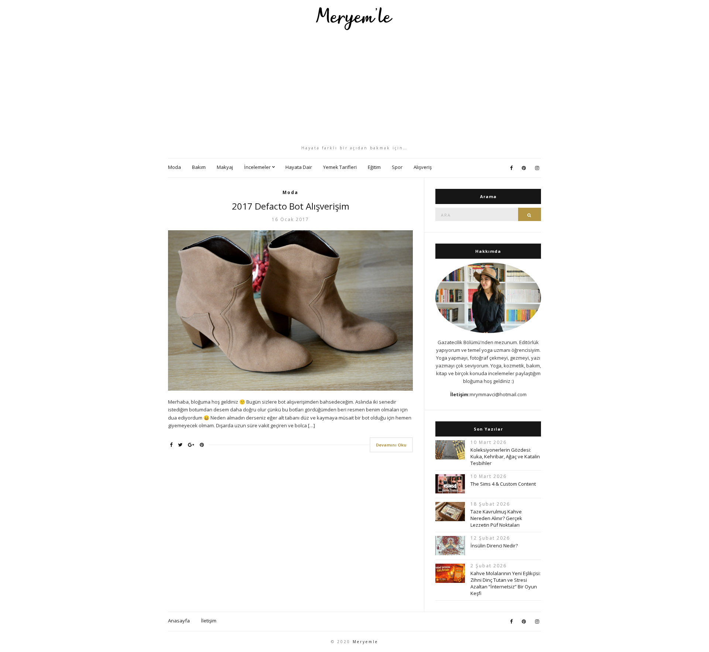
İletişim (208, 620)
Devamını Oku (391, 445)
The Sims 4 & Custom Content (503, 483)
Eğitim (374, 167)
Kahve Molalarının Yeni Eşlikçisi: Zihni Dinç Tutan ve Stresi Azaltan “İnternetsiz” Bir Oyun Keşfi (505, 583)
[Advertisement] (354, 87)
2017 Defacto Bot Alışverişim (290, 206)
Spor (397, 167)
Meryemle (365, 641)
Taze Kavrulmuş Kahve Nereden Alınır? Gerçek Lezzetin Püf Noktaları (496, 518)
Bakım (199, 167)
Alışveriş (423, 167)
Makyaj (225, 167)
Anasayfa (179, 620)
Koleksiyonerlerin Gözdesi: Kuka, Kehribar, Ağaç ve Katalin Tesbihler (505, 456)
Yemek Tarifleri (340, 167)
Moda (174, 167)
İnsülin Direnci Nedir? (494, 545)
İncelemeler (257, 167)
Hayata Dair (298, 167)
